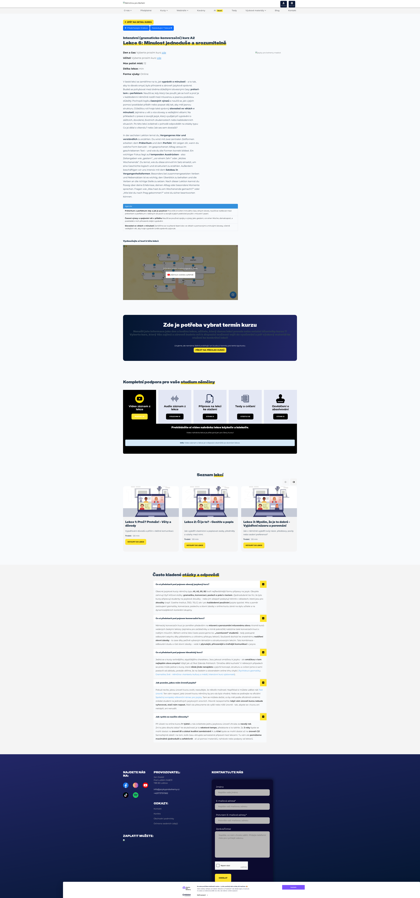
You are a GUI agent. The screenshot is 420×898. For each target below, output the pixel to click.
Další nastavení (201, 895)
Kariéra (157, 813)
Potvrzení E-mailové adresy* (231, 815)
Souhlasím (293, 887)
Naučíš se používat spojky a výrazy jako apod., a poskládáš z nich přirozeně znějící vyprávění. (179, 219)
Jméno (220, 787)
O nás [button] (127, 10)
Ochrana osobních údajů (166, 823)
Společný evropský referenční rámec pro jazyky (179, 697)
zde (164, 52)
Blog (277, 10)
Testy (234, 10)
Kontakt (292, 10)
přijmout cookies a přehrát (181, 275)
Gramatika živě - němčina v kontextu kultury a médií (182, 674)
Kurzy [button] (163, 10)
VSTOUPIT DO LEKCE (135, 542)
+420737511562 (161, 793)
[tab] (139, 407)
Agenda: (128, 206)
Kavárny (201, 10)
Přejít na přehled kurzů (210, 350)
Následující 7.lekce (161, 28)
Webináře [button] (182, 10)
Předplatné (145, 10)
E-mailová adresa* (226, 801)
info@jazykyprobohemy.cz (166, 789)
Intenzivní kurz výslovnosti (221, 674)
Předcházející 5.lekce (137, 28)
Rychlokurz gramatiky (249, 671)
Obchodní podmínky (164, 818)
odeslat (223, 878)
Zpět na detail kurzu (139, 22)
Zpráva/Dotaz (223, 829)
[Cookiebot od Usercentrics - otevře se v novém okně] (186, 895)
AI (218, 10)
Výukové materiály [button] (255, 10)
